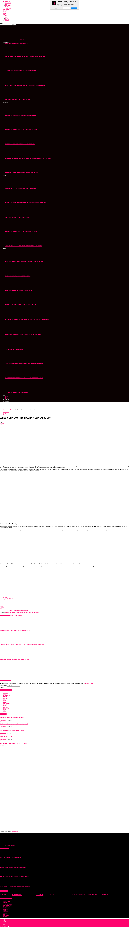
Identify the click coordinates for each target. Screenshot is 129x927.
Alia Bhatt (3, 895)
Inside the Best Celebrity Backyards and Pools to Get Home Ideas (24, 378)
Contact (4, 921)
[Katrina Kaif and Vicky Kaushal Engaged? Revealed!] (12, 141)
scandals (105, 895)
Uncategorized (6, 708)
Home (1, 409)
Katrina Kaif (51, 895)
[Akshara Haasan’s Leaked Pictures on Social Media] (3, 865)
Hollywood (8, 5)
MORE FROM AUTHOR (16, 615)
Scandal (5, 10)
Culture (7, 4)
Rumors (86, 894)
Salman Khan (92, 895)
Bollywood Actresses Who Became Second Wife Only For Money (23, 335)
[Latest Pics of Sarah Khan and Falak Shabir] (12, 273)
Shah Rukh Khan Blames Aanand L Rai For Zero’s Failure (13, 743)
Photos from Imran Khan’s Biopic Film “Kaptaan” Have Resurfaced (24, 261)
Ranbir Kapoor (75, 895)
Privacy (4, 924)
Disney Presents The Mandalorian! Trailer (17, 611)
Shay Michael (3, 720)
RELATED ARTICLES (5, 615)
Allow (74, 7)
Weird (6, 18)
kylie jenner (63, 894)
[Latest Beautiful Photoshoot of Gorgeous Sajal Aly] (12, 302)
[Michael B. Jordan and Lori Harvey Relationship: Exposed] (12, 170)
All (6, 43)
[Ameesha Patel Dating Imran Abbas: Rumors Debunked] (12, 68)
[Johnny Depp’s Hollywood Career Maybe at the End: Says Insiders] (12, 243)
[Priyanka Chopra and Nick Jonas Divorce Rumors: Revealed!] (12, 127)
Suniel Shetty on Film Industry (9, 601)
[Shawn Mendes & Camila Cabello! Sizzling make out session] (3, 883)
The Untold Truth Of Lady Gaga (14, 349)
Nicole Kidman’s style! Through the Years (10, 857)
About (4, 920)
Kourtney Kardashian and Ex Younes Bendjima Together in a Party (22, 612)
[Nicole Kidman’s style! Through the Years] (3, 855)
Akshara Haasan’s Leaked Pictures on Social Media (13, 867)
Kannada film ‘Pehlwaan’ (8, 598)
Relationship (82, 894)
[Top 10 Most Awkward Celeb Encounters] (14, 389)
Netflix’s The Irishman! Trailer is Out (9, 737)
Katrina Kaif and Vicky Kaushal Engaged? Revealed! (20, 144)
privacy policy (89, 683)
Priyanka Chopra (69, 894)
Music (6, 6)
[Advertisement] (64, 406)
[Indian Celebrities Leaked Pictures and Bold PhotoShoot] (3, 874)
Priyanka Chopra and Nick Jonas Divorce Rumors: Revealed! (22, 129)
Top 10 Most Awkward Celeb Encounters (16, 392)
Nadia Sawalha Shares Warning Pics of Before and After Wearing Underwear (27, 319)
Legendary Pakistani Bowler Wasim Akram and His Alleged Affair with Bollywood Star (22, 644)
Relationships (6, 9)
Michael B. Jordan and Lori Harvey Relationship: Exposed (21, 173)
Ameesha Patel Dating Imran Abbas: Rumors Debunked (20, 71)
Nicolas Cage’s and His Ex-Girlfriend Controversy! (12, 717)
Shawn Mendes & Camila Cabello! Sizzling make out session (15, 886)
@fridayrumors (14, 831)
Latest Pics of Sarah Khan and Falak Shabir (17, 276)
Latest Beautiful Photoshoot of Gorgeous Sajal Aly (20, 305)
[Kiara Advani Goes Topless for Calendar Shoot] (12, 287)
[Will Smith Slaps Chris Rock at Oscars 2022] (12, 97)
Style (6, 15)
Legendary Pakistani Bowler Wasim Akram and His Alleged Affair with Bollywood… (29, 158)
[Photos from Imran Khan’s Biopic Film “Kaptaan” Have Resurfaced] (12, 259)
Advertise (5, 922)
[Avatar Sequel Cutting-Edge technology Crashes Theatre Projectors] (12, 53)
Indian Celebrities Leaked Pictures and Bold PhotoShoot (14, 876)
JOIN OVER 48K (6, 20)
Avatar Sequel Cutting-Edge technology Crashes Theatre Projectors (25, 56)
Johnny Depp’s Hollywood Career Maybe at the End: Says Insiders (23, 246)
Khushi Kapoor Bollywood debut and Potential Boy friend (14, 724)
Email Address (3, 685)
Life (6, 17)
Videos (4, 13)
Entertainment (6, 1)
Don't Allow (66, 7)
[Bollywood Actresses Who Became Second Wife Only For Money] (14, 332)
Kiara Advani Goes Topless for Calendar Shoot (18, 290)
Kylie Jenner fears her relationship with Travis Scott (13, 730)
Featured (5, 697)
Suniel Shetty (5, 599)
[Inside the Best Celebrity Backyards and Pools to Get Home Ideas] (14, 375)
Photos (4, 12)
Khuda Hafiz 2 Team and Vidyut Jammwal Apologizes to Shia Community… (26, 85)
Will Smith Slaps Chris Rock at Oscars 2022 (17, 99)
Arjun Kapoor (9, 894)
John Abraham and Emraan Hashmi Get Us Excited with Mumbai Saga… (25, 363)
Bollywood (8, 3)
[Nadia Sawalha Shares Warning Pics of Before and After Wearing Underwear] (12, 316)
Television (8, 8)
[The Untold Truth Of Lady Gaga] (14, 346)
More (4, 14)
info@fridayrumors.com (10, 845)
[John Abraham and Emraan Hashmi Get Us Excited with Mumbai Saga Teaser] (12, 361)
